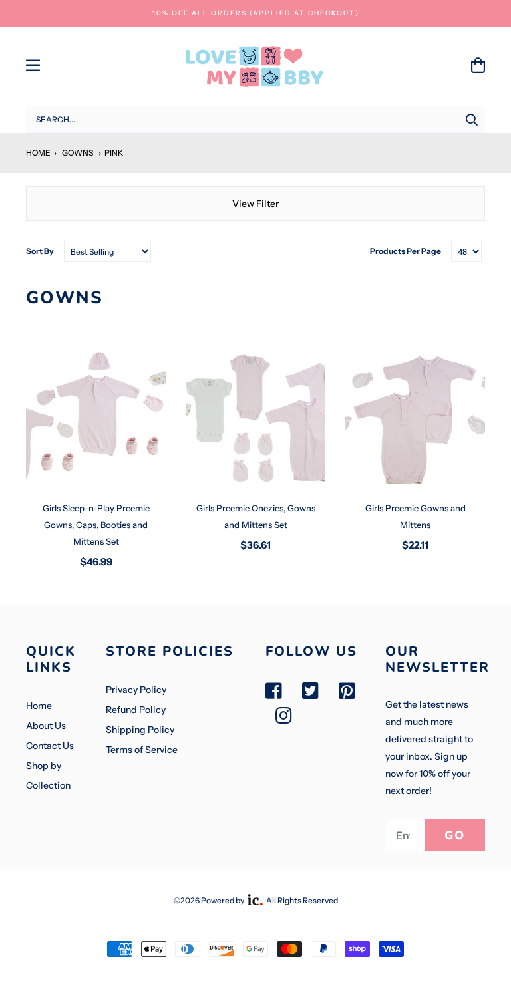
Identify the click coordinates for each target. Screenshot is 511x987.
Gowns (77, 153)
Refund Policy (136, 710)
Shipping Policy (140, 730)
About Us (46, 726)
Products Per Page (405, 251)
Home (38, 153)
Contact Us (50, 746)
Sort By (40, 251)
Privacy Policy (136, 690)
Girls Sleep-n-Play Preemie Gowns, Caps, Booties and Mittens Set (96, 525)
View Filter (255, 204)
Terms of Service (142, 750)
